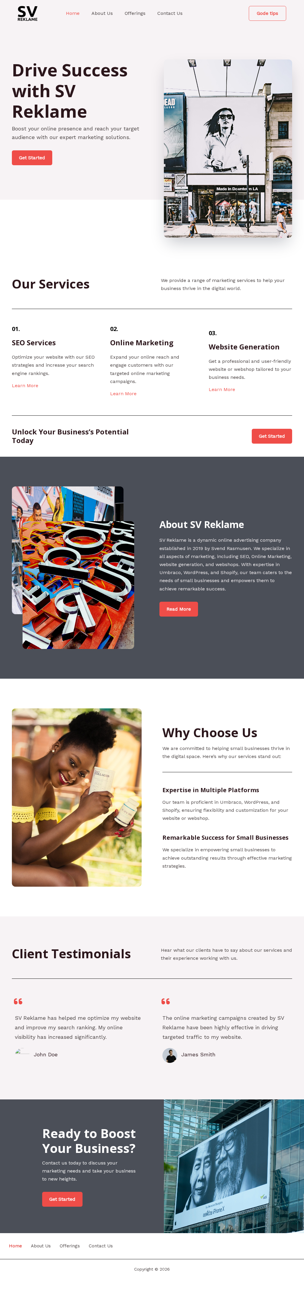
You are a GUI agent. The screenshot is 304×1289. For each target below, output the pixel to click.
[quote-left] (18, 1001)
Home (73, 13)
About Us (102, 13)
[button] (267, 13)
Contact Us (170, 13)
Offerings (135, 13)
